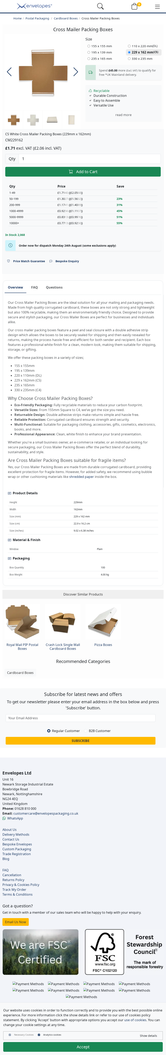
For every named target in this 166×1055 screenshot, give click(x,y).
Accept (83, 1047)
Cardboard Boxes (66, 18)
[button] (157, 6)
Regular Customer (66, 731)
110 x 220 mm (144, 46)
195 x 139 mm (101, 52)
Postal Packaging (38, 18)
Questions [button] (54, 287)
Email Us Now (15, 922)
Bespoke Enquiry (67, 261)
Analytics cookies (52, 1034)
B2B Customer (100, 731)
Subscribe (80, 740)
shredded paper (81, 476)
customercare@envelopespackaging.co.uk (45, 813)
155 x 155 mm (101, 46)
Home (17, 18)
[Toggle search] (100, 6)
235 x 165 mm (101, 58)
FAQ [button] (34, 287)
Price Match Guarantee (29, 261)
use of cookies (135, 1020)
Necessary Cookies (24, 1034)
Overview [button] (15, 287)
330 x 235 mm (142, 58)
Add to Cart (86, 171)
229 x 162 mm (145, 52)
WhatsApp (15, 818)
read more (123, 115)
